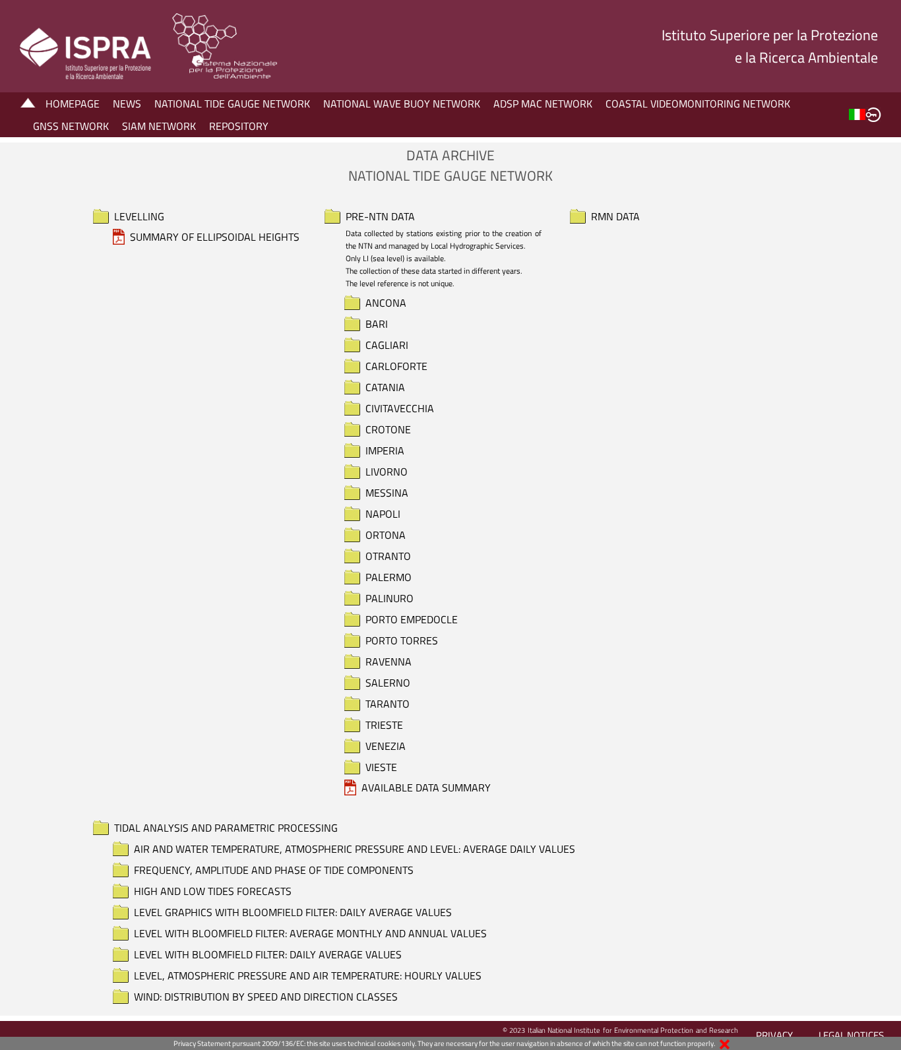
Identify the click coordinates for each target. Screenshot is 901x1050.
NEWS (127, 103)
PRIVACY (774, 1035)
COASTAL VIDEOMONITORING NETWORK (698, 103)
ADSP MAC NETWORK (542, 103)
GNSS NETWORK (71, 126)
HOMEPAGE (73, 103)
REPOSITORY (238, 126)
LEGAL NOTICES (851, 1035)
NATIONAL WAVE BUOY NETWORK (401, 103)
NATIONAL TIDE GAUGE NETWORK (232, 103)
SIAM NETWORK (159, 126)
